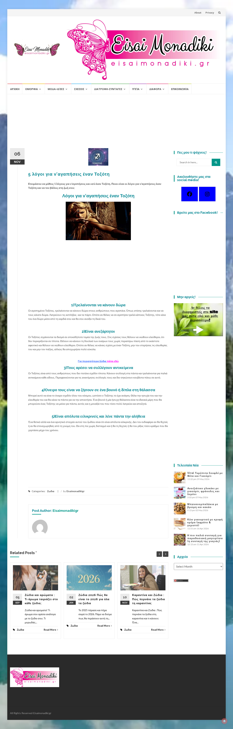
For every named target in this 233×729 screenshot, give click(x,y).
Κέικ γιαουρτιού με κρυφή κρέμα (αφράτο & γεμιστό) (205, 522)
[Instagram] (207, 194)
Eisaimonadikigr (75, 491)
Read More (50, 629)
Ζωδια (50, 491)
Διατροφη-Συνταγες (108, 89)
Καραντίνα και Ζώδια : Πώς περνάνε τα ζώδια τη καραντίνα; (148, 599)
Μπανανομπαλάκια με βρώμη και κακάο (202, 506)
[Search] (216, 162)
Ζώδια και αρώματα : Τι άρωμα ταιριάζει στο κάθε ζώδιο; (41, 599)
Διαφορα (155, 89)
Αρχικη (14, 89)
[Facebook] (189, 194)
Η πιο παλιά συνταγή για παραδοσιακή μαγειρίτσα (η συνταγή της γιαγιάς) (205, 538)
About (197, 12)
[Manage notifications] (224, 721)
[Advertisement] (116, 122)
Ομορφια (31, 89)
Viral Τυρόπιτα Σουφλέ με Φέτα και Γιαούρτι (205, 474)
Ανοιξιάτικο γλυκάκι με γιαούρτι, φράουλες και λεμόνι (203, 491)
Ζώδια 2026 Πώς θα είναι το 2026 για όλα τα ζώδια (93, 599)
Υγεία (135, 89)
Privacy (210, 12)
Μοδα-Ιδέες (56, 89)
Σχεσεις (79, 89)
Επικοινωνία (180, 89)
